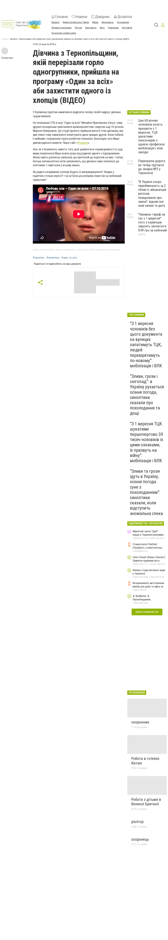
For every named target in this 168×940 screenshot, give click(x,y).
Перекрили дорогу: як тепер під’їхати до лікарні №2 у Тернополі (152, 167)
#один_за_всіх (69, 257)
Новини (81, 16)
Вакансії (56, 22)
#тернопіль (38, 257)
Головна (61, 16)
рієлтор (137, 821)
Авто (102, 27)
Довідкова (113, 27)
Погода (78, 27)
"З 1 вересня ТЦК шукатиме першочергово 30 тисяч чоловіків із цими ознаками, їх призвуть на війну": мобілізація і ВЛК (146, 442)
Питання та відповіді (62, 27)
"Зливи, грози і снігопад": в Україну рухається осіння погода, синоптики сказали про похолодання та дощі (147, 395)
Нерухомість (108, 22)
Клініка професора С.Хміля (76, 22)
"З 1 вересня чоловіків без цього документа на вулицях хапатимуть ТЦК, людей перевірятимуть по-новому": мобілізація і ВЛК (146, 344)
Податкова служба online (64, 33)
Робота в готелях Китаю (145, 760)
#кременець (53, 257)
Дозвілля (124, 16)
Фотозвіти (127, 27)
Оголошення (123, 22)
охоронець (140, 839)
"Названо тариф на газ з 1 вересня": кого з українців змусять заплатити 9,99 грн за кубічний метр (152, 224)
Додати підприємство (147, 611)
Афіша (95, 22)
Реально (83, 142)
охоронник (140, 722)
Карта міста (90, 27)
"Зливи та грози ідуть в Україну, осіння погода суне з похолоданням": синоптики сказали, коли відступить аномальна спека (146, 492)
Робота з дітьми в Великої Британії (146, 801)
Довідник (102, 16)
